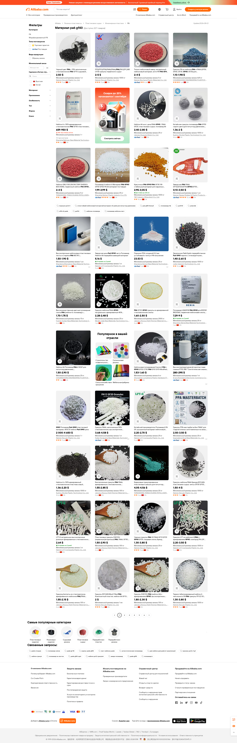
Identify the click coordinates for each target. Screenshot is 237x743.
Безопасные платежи (75, 674)
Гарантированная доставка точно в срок (80, 684)
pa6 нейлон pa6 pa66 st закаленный (162, 651)
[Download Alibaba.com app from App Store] (179, 720)
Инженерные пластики (114, 23)
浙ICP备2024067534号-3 (181, 739)
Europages (154, 732)
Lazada (118, 732)
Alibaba (58, 23)
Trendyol (144, 732)
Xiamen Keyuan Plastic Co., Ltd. (68, 80)
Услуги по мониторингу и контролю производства (81, 696)
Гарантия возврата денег (77, 678)
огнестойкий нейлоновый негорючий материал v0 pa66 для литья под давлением (106, 206)
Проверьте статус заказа (185, 683)
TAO (137, 732)
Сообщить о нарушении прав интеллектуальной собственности (153, 693)
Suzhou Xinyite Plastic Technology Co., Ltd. (189, 135)
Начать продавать (182, 678)
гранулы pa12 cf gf (189, 651)
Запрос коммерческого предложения (118, 681)
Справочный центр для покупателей (153, 674)
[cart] (167, 10)
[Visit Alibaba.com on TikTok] (201, 702)
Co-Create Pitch (37, 678)
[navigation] (39, 319)
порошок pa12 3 (64, 206)
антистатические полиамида (132, 651)
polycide (193, 206)
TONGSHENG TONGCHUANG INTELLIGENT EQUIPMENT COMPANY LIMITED (73, 195)
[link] (234, 719)
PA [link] (128, 23)
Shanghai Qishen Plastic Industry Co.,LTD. (111, 195)
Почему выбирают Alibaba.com (43, 674)
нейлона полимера (93, 211)
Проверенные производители (115, 676)
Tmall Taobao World (106, 732)
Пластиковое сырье (93, 23)
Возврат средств (146, 688)
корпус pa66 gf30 (87, 651)
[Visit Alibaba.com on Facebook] (176, 702)
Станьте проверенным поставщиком (190, 688)
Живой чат (143, 678)
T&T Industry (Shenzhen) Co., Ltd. (146, 197)
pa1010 (180, 206)
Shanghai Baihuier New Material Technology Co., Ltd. (73, 140)
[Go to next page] (149, 615)
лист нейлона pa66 (108, 651)
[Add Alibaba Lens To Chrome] (67, 720)
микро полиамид (117, 656)
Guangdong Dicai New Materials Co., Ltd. (188, 438)
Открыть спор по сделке (149, 683)
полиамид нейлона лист (115, 211)
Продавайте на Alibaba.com (186, 674)
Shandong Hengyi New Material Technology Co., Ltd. (151, 264)
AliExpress (83, 732)
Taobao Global (128, 732)
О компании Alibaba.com (41, 668)
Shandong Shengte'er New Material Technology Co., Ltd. (73, 264)
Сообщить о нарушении (148, 699)
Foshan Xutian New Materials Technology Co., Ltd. (73, 321)
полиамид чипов (54, 651)
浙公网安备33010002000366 (158, 739)
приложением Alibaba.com (158, 721)
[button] (134, 9)
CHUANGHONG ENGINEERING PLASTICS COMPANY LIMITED (190, 80)
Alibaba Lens (44, 721)
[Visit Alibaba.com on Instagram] (191, 702)
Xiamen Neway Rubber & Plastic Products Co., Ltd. (190, 195)
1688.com (93, 732)
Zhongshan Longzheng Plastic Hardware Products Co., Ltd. (151, 378)
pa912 (77, 211)
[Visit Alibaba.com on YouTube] (196, 702)
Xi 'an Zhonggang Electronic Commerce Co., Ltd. (190, 378)
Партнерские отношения (185, 692)
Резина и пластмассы (73, 23)
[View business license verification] (141, 739)
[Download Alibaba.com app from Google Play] (197, 720)
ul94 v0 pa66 (63, 211)
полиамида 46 (166, 206)
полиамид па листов (56, 656)
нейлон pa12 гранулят (96, 656)
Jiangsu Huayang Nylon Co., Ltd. (146, 135)
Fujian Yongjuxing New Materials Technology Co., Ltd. (112, 438)
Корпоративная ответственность (44, 683)
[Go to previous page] (114, 615)
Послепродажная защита (77, 690)
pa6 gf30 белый (148, 206)
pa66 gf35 (133, 656)
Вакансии (35, 688)
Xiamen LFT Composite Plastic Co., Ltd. (110, 266)
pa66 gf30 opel (76, 656)
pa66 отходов (36, 651)
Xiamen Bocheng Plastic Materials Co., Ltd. (150, 80)
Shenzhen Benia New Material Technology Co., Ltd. (190, 323)
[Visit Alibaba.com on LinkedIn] (181, 702)
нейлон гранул (36, 656)
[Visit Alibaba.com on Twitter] (186, 702)
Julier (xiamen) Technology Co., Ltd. (186, 264)
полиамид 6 (148, 656)
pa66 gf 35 (70, 651)
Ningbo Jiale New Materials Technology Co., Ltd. (112, 321)
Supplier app (124, 721)
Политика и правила (75, 701)
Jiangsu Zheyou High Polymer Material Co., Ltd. (151, 321)
